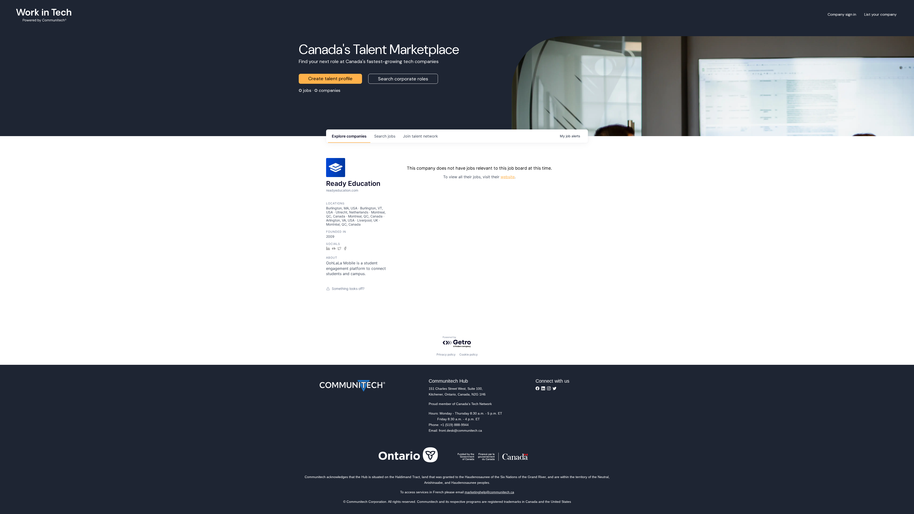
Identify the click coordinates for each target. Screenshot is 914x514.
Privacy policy (446, 354)
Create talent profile (330, 78)
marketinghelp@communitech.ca (489, 492)
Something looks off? (348, 289)
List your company (880, 14)
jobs (384, 136)
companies (349, 136)
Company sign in (842, 14)
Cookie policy (468, 354)
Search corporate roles (403, 79)
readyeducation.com (342, 190)
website (508, 176)
